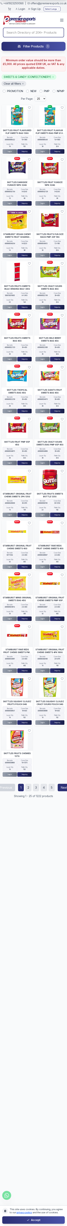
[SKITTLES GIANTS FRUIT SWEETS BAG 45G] (49, 375)
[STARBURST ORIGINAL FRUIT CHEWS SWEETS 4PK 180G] (49, 635)
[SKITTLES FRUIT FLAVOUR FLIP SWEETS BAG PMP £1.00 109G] (49, 116)
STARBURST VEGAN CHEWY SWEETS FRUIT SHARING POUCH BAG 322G (17, 237)
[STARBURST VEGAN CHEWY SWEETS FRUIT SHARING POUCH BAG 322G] (17, 220)
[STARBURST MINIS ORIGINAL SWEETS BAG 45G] (17, 583)
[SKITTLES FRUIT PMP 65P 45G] (17, 427)
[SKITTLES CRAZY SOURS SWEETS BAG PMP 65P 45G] (49, 427)
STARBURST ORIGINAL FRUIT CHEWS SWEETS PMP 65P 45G (50, 600)
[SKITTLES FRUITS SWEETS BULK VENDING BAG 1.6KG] (17, 272)
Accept (35, 1220)
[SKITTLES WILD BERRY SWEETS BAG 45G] (49, 323)
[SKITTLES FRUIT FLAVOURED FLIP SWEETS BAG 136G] (17, 116)
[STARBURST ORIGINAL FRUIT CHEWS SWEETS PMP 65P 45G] (49, 583)
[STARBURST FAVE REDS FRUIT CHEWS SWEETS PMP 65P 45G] (17, 635)
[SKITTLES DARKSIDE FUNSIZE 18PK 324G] (17, 168)
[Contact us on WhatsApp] (6, 1195)
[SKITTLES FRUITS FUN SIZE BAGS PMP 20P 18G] (49, 220)
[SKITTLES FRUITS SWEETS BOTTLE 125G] (49, 479)
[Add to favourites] (29, 107)
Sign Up (36, 8)
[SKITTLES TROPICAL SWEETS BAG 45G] (17, 375)
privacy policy (24, 1212)
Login (21, 8)
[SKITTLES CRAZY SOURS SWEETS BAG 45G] (49, 272)
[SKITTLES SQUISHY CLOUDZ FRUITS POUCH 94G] (17, 687)
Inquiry (25, 151)
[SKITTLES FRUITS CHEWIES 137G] (17, 739)
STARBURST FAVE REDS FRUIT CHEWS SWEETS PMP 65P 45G (17, 652)
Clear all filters (12, 83)
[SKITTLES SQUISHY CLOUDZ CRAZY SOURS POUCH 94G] (49, 687)
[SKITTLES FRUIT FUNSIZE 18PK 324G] (49, 168)
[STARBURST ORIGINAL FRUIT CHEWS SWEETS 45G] (17, 531)
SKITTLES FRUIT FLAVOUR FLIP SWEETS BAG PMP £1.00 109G (50, 133)
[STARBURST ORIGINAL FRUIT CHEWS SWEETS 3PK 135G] (17, 479)
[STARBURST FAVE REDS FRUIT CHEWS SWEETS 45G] (49, 531)
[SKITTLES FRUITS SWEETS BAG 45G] (17, 323)
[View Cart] (9, 9)
